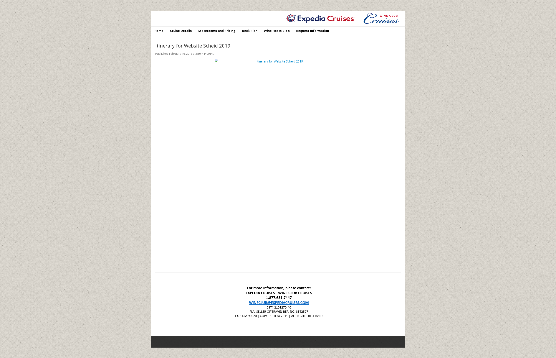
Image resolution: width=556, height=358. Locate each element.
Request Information (312, 31)
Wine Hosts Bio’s (277, 31)
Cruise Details (181, 31)
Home (159, 31)
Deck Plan (249, 31)
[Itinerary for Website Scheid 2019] (278, 163)
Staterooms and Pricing (216, 31)
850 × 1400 (203, 54)
